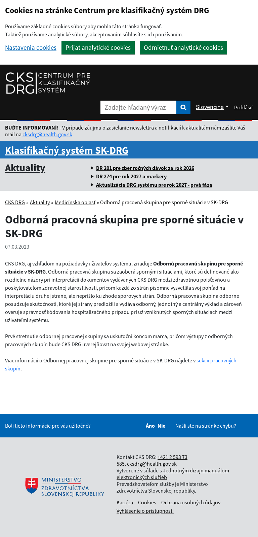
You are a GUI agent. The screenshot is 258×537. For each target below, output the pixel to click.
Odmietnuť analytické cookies (183, 47)
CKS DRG (15, 202)
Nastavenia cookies (30, 47)
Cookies (147, 502)
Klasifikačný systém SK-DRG (66, 150)
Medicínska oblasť (75, 202)
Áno (150, 425)
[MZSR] (63, 487)
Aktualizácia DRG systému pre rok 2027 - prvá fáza (154, 184)
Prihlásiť (243, 107)
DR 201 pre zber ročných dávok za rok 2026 (145, 168)
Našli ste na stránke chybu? (205, 425)
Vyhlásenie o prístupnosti (145, 510)
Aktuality (25, 168)
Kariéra (125, 502)
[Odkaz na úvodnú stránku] (47, 83)
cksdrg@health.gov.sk (47, 134)
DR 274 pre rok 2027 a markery (131, 176)
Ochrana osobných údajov (190, 502)
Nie (161, 425)
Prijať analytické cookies (98, 47)
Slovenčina (210, 107)
